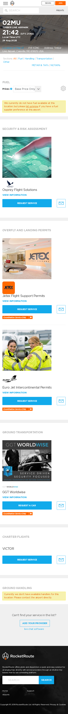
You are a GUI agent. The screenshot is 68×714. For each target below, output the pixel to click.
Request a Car (27, 505)
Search (46, 680)
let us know (32, 106)
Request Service (27, 203)
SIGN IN (48, 3)
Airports (60, 10)
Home (5, 691)
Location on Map (12, 47)
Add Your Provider (34, 623)
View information (14, 195)
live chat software (34, 629)
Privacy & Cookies (58, 704)
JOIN (60, 3)
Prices (6, 88)
